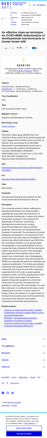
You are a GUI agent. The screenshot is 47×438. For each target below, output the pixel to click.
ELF (39, 377)
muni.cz (38, 73)
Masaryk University (14, 402)
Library (14, 377)
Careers (5, 360)
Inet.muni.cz (14, 383)
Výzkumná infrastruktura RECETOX (18, 326)
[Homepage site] (14, 5)
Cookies (14, 405)
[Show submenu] (41, 339)
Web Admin (6, 405)
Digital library (23, 377)
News (4, 339)
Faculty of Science (24, 71)
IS (7, 383)
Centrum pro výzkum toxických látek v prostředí (23, 310)
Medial (32, 377)
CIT (3, 383)
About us (6, 367)
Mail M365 (5, 377)
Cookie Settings (29, 423)
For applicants (8, 346)
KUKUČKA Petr (7, 89)
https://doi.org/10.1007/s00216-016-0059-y (19, 179)
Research (6, 353)
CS (34, 5)
